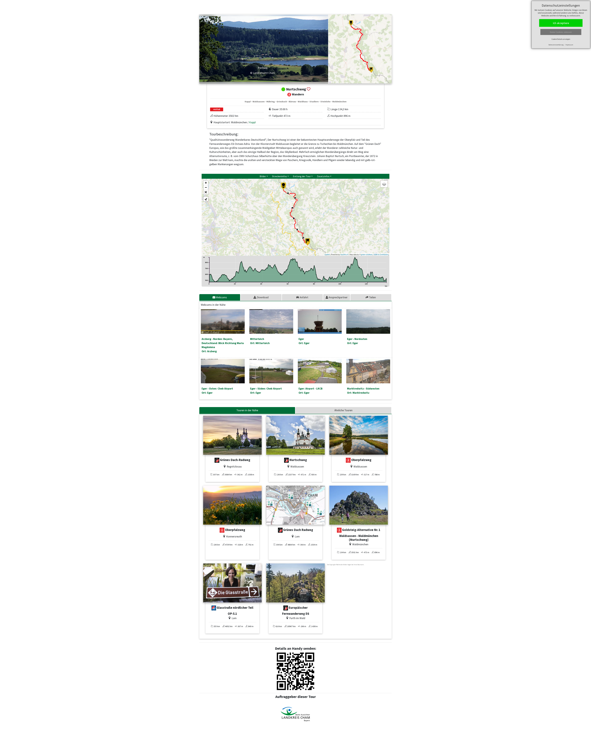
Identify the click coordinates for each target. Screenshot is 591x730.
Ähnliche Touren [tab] (343, 410)
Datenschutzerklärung (556, 45)
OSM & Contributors (381, 254)
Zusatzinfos (323, 176)
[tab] (220, 297)
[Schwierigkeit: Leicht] (213, 608)
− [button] (206, 187)
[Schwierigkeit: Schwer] (217, 460)
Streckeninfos (279, 176)
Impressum (569, 45)
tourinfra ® (344, 254)
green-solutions (367, 254)
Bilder (263, 176)
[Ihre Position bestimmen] (205, 199)
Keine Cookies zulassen (561, 32)
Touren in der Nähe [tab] (247, 410)
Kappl (252, 122)
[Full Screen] (205, 192)
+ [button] (206, 183)
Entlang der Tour (302, 176)
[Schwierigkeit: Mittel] (348, 460)
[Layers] (384, 184)
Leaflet (327, 254)
